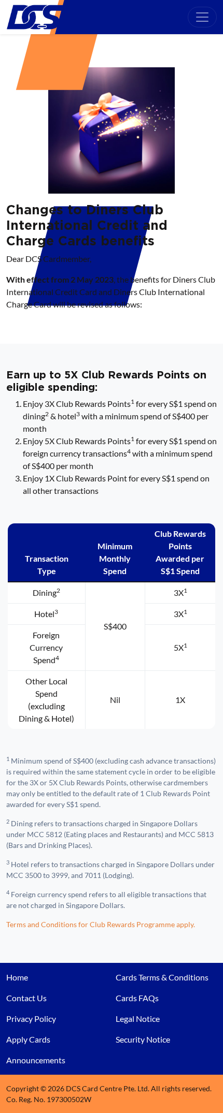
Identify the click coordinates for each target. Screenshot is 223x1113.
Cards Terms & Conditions (162, 977)
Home (17, 977)
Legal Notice (138, 1018)
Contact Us (26, 998)
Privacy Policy (31, 1018)
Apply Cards (28, 1039)
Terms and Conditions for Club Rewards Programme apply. (100, 924)
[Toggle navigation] (202, 17)
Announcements (35, 1060)
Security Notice (143, 1039)
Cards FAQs (137, 998)
